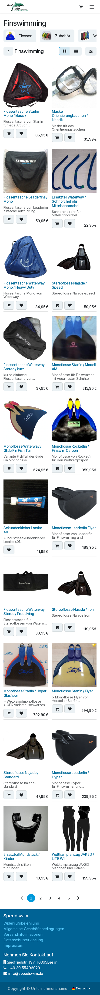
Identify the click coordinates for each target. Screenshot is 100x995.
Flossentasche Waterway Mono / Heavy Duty (24, 285)
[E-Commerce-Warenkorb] (80, 6)
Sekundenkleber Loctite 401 (22, 530)
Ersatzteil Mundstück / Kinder (21, 856)
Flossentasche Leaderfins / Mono (25, 199)
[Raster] (64, 51)
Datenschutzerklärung (23, 940)
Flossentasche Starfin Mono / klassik (21, 113)
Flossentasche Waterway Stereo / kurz (24, 367)
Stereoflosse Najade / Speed (69, 285)
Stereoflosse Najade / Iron (73, 609)
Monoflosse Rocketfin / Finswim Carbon (70, 448)
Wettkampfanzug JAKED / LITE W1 (73, 856)
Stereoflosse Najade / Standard (20, 774)
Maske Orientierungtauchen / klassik (70, 115)
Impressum (13, 945)
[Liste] (76, 51)
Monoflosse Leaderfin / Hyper (70, 774)
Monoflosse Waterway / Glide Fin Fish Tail (22, 448)
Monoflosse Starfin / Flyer (72, 691)
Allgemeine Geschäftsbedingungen (33, 928)
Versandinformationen (23, 934)
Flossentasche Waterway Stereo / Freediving (24, 611)
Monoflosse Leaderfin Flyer (74, 528)
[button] (8, 133)
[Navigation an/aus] (92, 7)
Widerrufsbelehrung (21, 923)
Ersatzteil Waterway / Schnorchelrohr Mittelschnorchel (69, 201)
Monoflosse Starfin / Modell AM (74, 367)
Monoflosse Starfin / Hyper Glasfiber (24, 693)
